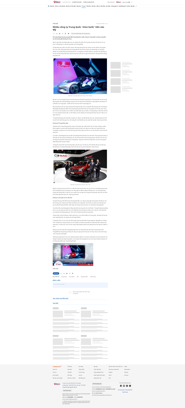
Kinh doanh (62, 6)
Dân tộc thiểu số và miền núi (116, 366)
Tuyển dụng (125, 392)
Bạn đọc (133, 6)
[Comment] (68, 34)
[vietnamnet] (57, 3)
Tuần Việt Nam (111, 2)
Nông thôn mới (97, 378)
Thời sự (57, 6)
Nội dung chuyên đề (114, 369)
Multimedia (127, 369)
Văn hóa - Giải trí (95, 6)
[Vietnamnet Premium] (57, 367)
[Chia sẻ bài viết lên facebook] (54, 34)
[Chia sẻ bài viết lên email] (60, 34)
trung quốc (64, 276)
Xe (118, 6)
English (110, 372)
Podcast (126, 372)
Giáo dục (79, 6)
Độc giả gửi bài (128, 389)
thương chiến (84, 276)
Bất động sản (122, 6)
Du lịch (128, 6)
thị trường (71, 276)
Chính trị (52, 6)
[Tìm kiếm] (131, 2)
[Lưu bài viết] (65, 34)
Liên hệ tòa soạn (67, 390)
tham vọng (93, 276)
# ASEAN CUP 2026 (76, 2)
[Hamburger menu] (136, 6)
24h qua (126, 375)
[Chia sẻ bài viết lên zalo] (57, 34)
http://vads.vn (99, 393)
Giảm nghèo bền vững (99, 375)
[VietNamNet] (48, 6)
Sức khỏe (108, 6)
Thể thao (88, 6)
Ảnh (110, 378)
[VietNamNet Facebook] (121, 386)
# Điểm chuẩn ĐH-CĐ (89, 2)
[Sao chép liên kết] (62, 34)
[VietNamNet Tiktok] (127, 386)
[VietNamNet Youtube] (124, 386)
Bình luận (56, 273)
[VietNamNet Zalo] (130, 386)
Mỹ (77, 276)
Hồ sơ (110, 375)
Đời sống (103, 6)
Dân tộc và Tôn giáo (71, 6)
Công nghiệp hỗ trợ (98, 372)
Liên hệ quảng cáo (97, 383)
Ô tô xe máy (81, 372)
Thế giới (84, 6)
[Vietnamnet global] (118, 2)
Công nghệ (114, 6)
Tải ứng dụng (121, 389)
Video (125, 366)
